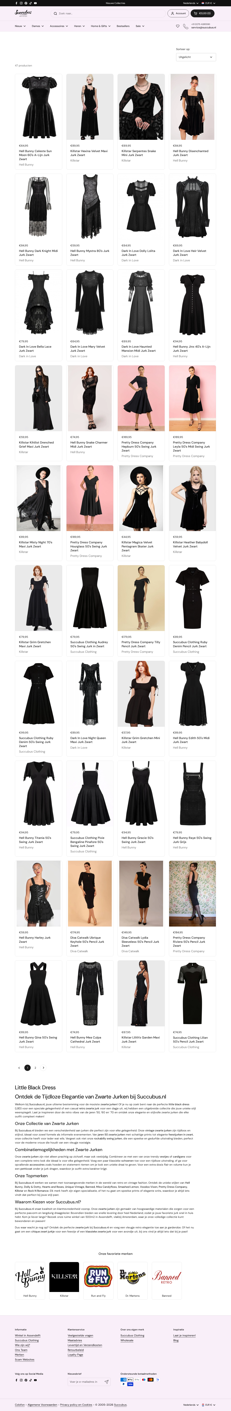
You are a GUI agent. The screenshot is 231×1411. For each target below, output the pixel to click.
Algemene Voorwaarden (42, 1404)
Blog (176, 1340)
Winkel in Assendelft (28, 1335)
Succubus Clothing (27, 1340)
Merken (19, 1354)
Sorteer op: (183, 49)
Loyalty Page (75, 1354)
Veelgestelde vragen (80, 1335)
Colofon (20, 1404)
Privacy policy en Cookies (76, 1404)
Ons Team (21, 1350)
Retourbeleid (76, 1350)
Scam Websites (24, 1359)
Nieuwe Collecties (115, 3)
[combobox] (108, 13)
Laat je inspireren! (184, 1335)
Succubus (120, 1404)
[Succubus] (23, 13)
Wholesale (127, 1340)
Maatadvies (75, 1340)
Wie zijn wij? (22, 1345)
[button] (202, 13)
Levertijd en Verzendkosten (85, 1345)
